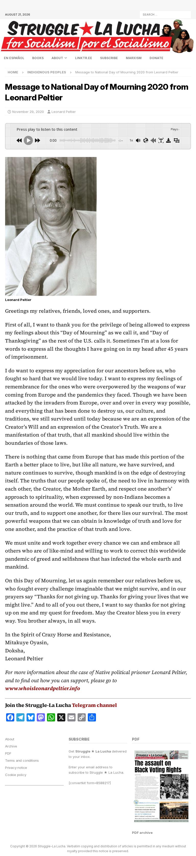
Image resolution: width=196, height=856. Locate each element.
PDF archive (142, 833)
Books (38, 58)
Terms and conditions (22, 760)
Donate (156, 58)
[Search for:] (165, 14)
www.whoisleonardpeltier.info (42, 688)
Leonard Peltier (64, 112)
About (57, 58)
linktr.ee (83, 58)
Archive (11, 746)
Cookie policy (15, 775)
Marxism (134, 58)
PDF (8, 753)
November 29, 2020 (28, 112)
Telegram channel (94, 705)
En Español (14, 58)
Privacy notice (16, 768)
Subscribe (109, 58)
